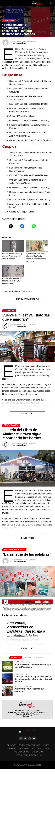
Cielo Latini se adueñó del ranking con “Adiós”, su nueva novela (12, 280)
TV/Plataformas (21, 752)
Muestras (11, 749)
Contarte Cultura (19, 43)
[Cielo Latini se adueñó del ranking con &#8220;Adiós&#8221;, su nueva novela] (13, 271)
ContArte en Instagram (27, 755)
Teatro (47, 749)
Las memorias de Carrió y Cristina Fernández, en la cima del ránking (12, 256)
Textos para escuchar (29, 745)
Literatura (11, 745)
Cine (39, 749)
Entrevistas (37, 752)
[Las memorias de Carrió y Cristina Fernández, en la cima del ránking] (13, 246)
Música (46, 745)
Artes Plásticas (27, 749)
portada (28, 291)
